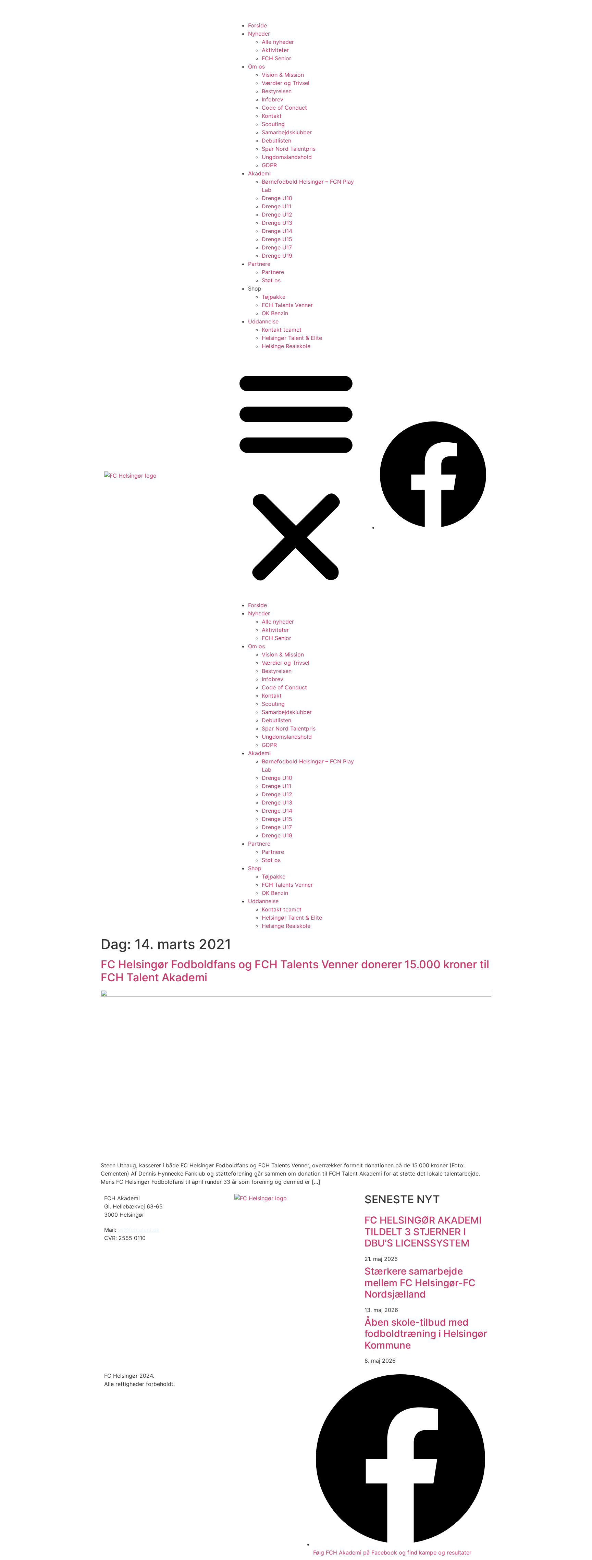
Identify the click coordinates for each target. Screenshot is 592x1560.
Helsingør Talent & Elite (292, 337)
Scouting (273, 124)
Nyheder (259, 33)
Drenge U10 (277, 198)
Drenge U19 (277, 255)
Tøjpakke (273, 296)
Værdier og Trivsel (285, 82)
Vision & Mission (283, 74)
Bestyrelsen (277, 91)
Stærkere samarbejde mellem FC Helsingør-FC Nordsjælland (420, 1282)
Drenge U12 (277, 214)
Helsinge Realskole (286, 346)
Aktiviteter (275, 50)
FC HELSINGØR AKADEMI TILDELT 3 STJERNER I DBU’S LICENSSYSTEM (423, 1231)
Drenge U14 (277, 231)
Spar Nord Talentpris (289, 148)
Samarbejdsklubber (287, 132)
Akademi (259, 173)
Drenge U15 (277, 239)
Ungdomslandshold (287, 156)
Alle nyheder (278, 41)
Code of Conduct (284, 107)
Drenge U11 (276, 206)
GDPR (269, 165)
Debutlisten (276, 140)
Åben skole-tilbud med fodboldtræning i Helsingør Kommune (426, 1333)
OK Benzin (275, 313)
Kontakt (272, 115)
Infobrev (272, 99)
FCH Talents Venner (287, 305)
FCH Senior (276, 58)
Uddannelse (263, 321)
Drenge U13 (277, 222)
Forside (257, 25)
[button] (296, 475)
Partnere (259, 263)
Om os (256, 66)
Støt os (271, 280)
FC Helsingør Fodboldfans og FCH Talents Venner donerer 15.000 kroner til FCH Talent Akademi (295, 971)
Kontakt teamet (281, 329)
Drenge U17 (277, 247)
